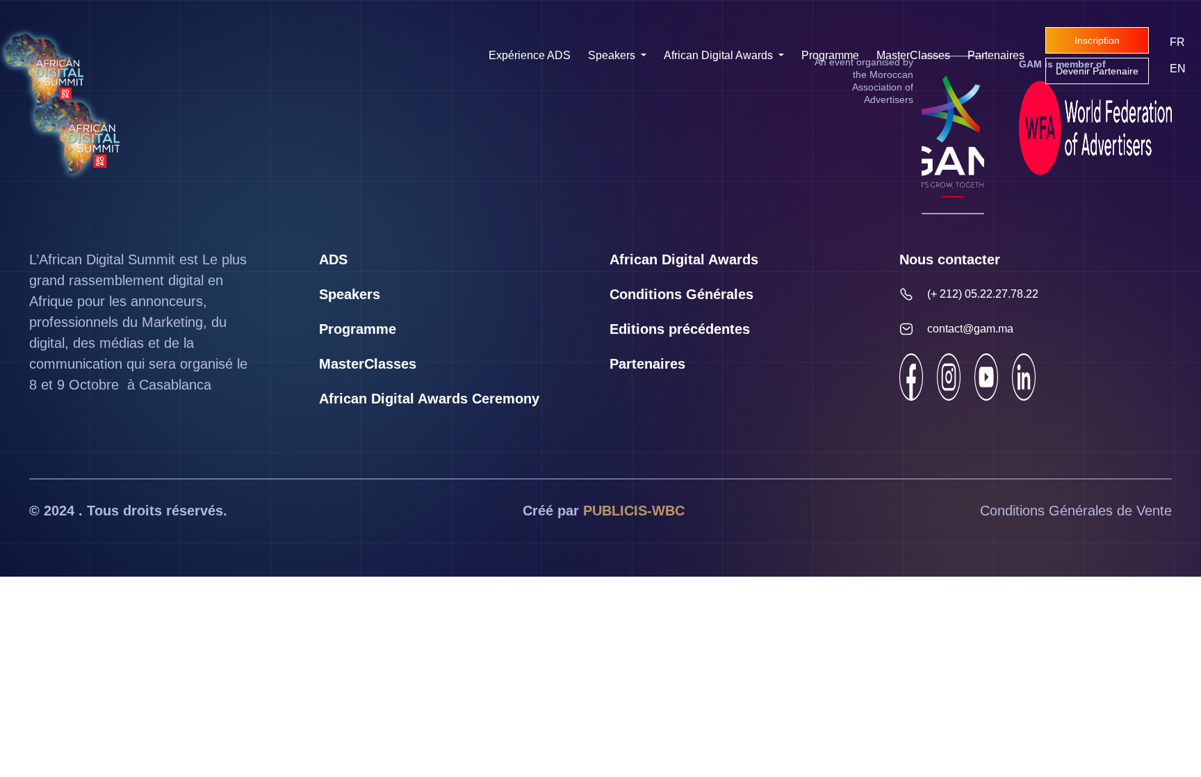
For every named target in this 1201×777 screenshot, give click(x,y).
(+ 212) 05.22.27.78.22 (982, 294)
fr (1177, 42)
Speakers (613, 55)
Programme (830, 55)
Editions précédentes (680, 329)
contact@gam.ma (970, 329)
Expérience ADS (530, 55)
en (1178, 68)
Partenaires (995, 55)
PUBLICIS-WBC (634, 510)
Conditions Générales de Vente (1076, 510)
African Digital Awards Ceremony (429, 398)
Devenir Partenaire (1097, 71)
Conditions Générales (681, 294)
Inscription (1097, 40)
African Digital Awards (720, 55)
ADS (333, 259)
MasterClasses (913, 55)
